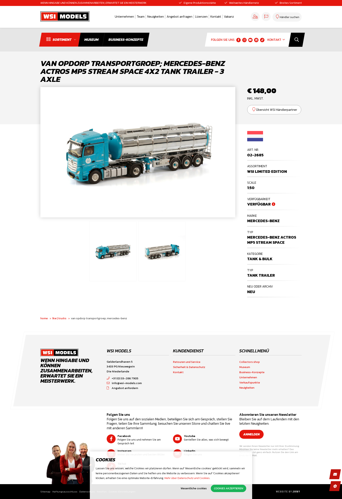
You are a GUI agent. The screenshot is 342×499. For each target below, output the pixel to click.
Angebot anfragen (179, 16)
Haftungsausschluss (64, 491)
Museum (244, 367)
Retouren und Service (186, 362)
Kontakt (215, 16)
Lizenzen (201, 16)
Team (140, 16)
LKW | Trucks (59, 318)
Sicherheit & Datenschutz (189, 367)
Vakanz (229, 16)
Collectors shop (249, 362)
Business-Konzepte (251, 372)
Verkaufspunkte (249, 382)
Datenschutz (87, 491)
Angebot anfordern (125, 388)
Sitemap (45, 491)
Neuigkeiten (155, 16)
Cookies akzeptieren (228, 488)
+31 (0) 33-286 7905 (125, 378)
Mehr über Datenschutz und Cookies (187, 478)
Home (44, 318)
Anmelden (251, 434)
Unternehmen (124, 16)
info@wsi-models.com (127, 383)
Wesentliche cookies (194, 488)
